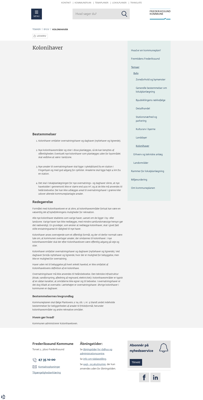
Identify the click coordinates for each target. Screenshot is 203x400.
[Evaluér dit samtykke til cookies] (3, 397)
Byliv (46, 29)
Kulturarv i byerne (145, 129)
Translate (136, 3)
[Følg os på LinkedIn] (155, 377)
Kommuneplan (83, 3)
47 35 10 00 (46, 359)
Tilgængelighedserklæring (46, 373)
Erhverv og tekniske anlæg (148, 154)
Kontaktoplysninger (49, 367)
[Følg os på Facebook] (144, 377)
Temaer (36, 29)
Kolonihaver (142, 146)
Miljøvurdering (139, 180)
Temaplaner (101, 3)
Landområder (140, 163)
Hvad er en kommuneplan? (146, 50)
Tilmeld (136, 362)
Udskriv (41, 36)
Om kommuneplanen (143, 188)
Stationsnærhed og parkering (146, 119)
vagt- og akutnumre (94, 364)
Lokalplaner (119, 3)
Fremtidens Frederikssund (145, 59)
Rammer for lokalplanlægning (147, 171)
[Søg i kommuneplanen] (124, 14)
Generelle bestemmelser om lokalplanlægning (151, 90)
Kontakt (66, 3)
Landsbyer (141, 138)
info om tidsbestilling (94, 359)
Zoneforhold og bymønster (150, 80)
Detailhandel (143, 109)
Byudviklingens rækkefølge (150, 100)
